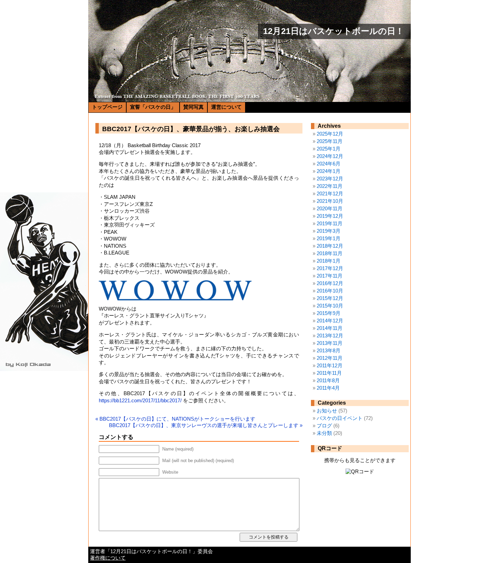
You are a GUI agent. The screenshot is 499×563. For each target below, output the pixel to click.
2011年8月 (328, 380)
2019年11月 (330, 223)
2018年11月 (330, 253)
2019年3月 (328, 231)
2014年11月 (330, 328)
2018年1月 (328, 261)
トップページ (107, 107)
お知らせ (327, 411)
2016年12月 (330, 283)
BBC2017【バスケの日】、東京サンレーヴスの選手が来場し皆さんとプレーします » (205, 425)
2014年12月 (330, 320)
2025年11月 (330, 141)
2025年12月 (330, 134)
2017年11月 (330, 276)
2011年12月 (330, 365)
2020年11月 (330, 208)
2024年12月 (330, 156)
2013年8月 (328, 350)
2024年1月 (328, 171)
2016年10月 (330, 291)
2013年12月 (330, 335)
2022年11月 (330, 186)
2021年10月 (330, 201)
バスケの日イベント (340, 418)
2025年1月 (328, 149)
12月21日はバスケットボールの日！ (333, 31)
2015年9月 (328, 313)
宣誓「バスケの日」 (153, 107)
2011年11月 (329, 373)
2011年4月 (328, 388)
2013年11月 (330, 343)
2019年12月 (330, 216)
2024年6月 (328, 163)
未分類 (324, 433)
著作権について (108, 558)
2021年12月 (330, 193)
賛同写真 (193, 107)
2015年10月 (330, 306)
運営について (226, 107)
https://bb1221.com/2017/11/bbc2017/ (140, 400)
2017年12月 (330, 268)
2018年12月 (330, 246)
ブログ (324, 425)
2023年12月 (330, 178)
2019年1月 (328, 238)
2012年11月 (330, 358)
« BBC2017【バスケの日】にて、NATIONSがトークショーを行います (175, 419)
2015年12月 (330, 298)
